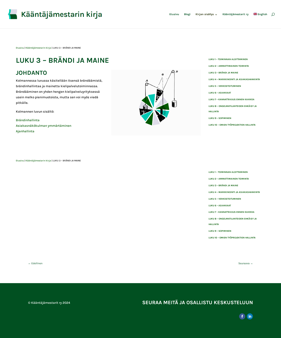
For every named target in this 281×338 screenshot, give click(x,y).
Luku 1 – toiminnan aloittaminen (228, 59)
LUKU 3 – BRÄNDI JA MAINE (223, 72)
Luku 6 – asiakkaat (220, 92)
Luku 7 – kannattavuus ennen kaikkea (231, 99)
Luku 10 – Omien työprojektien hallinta (232, 124)
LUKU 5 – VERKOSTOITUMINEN (225, 86)
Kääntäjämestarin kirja (38, 47)
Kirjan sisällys (205, 14)
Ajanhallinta (25, 131)
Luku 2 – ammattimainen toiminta (229, 66)
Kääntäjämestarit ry (236, 14)
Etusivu (174, 14)
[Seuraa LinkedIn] (250, 316)
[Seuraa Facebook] (242, 316)
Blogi (187, 14)
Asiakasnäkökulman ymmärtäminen (43, 126)
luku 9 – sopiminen (220, 118)
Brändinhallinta (28, 120)
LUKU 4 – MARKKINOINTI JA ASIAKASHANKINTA (234, 79)
